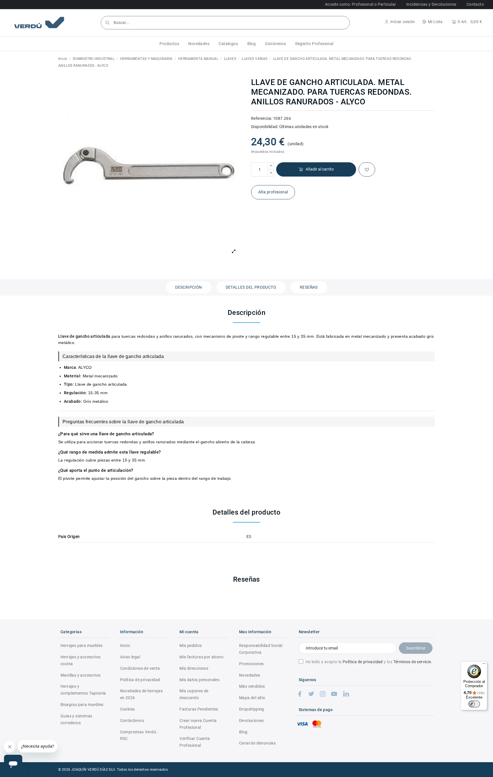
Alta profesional (273, 192)
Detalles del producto (251, 287)
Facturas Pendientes (198, 709)
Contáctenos (132, 720)
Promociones (251, 663)
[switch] (474, 704)
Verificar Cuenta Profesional (194, 742)
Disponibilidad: (264, 126)
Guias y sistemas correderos (76, 719)
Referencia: (261, 118)
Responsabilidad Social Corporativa (260, 649)
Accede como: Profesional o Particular (360, 4)
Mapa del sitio (252, 697)
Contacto (475, 4)
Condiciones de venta (140, 668)
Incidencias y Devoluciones (431, 4)
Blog (243, 732)
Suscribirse (415, 648)
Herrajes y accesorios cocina (80, 660)
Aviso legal (130, 657)
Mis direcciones (193, 668)
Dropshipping (251, 709)
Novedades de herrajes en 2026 (141, 694)
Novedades (249, 675)
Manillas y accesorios (80, 675)
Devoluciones (251, 720)
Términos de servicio (412, 661)
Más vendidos (252, 686)
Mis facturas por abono (201, 657)
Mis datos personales (199, 679)
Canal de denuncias (257, 743)
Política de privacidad (363, 661)
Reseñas (309, 287)
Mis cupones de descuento (194, 694)
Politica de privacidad (140, 679)
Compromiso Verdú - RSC (139, 735)
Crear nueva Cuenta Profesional (198, 724)
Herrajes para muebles (81, 645)
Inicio (125, 645)
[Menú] (483, 664)
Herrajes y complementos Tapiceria (83, 689)
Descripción (188, 287)
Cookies (127, 709)
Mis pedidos (190, 645)
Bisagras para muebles (81, 704)
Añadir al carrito (320, 169)
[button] (169, 44)
